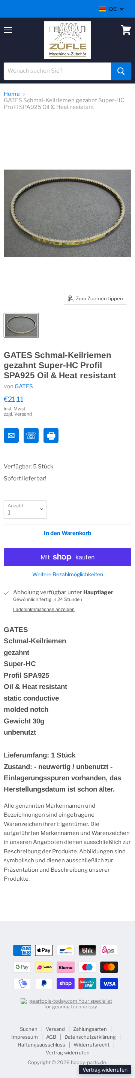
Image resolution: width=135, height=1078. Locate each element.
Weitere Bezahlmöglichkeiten (67, 574)
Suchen (29, 1029)
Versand (55, 1029)
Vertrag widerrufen (68, 1053)
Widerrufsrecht (92, 1045)
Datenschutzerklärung (90, 1037)
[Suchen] (121, 71)
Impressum (24, 1037)
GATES (24, 386)
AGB (51, 1037)
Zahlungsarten (90, 1029)
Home (12, 94)
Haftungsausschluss (41, 1045)
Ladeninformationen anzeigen (44, 609)
